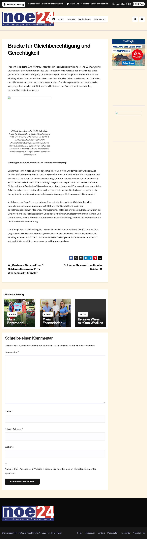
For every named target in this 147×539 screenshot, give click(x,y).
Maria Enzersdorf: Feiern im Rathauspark (16, 324)
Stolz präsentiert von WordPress (16, 533)
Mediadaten (85, 19)
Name (9, 411)
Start (61, 19)
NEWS (13, 314)
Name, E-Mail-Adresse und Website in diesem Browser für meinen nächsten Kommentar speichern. (50, 471)
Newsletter (126, 533)
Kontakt (71, 19)
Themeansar (56, 533)
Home (79, 533)
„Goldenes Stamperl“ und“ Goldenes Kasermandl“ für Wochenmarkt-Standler (25, 269)
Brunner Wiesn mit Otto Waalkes (90, 321)
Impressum (99, 19)
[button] (135, 19)
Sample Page (139, 533)
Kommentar (12, 352)
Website (9, 446)
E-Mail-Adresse (14, 429)
